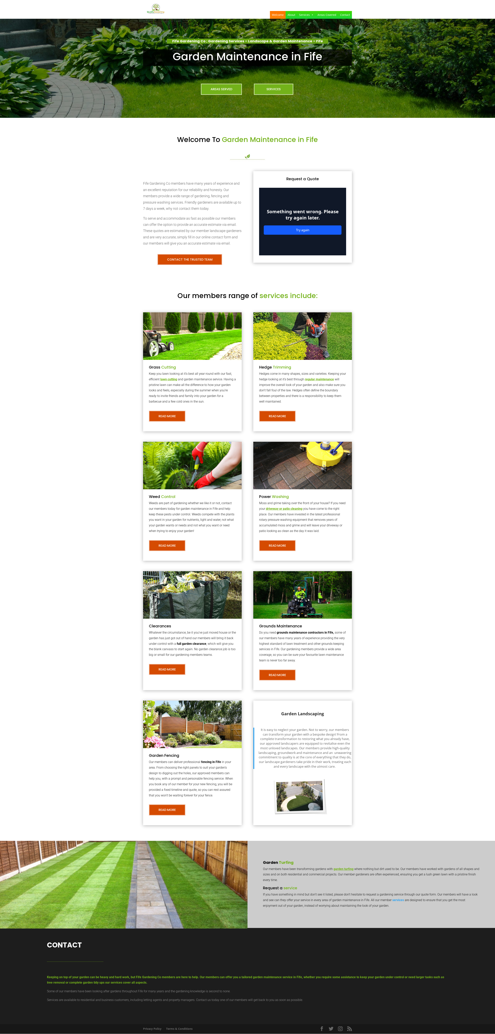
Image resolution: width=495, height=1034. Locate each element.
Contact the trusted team (190, 259)
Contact (345, 15)
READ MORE (167, 416)
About (291, 15)
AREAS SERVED (221, 89)
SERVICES (273, 89)
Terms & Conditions (179, 1029)
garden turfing (343, 869)
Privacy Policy (152, 1029)
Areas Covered (326, 15)
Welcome (278, 15)
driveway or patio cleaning (284, 509)
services (398, 900)
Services (304, 15)
